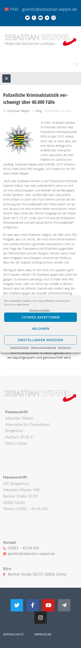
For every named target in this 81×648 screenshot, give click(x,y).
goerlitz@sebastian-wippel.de (49, 9)
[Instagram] (53, 17)
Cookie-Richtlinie (19, 347)
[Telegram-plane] (47, 17)
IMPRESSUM (42, 634)
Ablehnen (40, 329)
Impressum (64, 347)
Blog (39, 111)
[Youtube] (40, 17)
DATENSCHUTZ (13, 634)
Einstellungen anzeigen (40, 340)
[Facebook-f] (34, 17)
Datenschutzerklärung (43, 347)
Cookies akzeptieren (41, 317)
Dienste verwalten (39, 310)
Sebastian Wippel (18, 111)
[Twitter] (27, 17)
